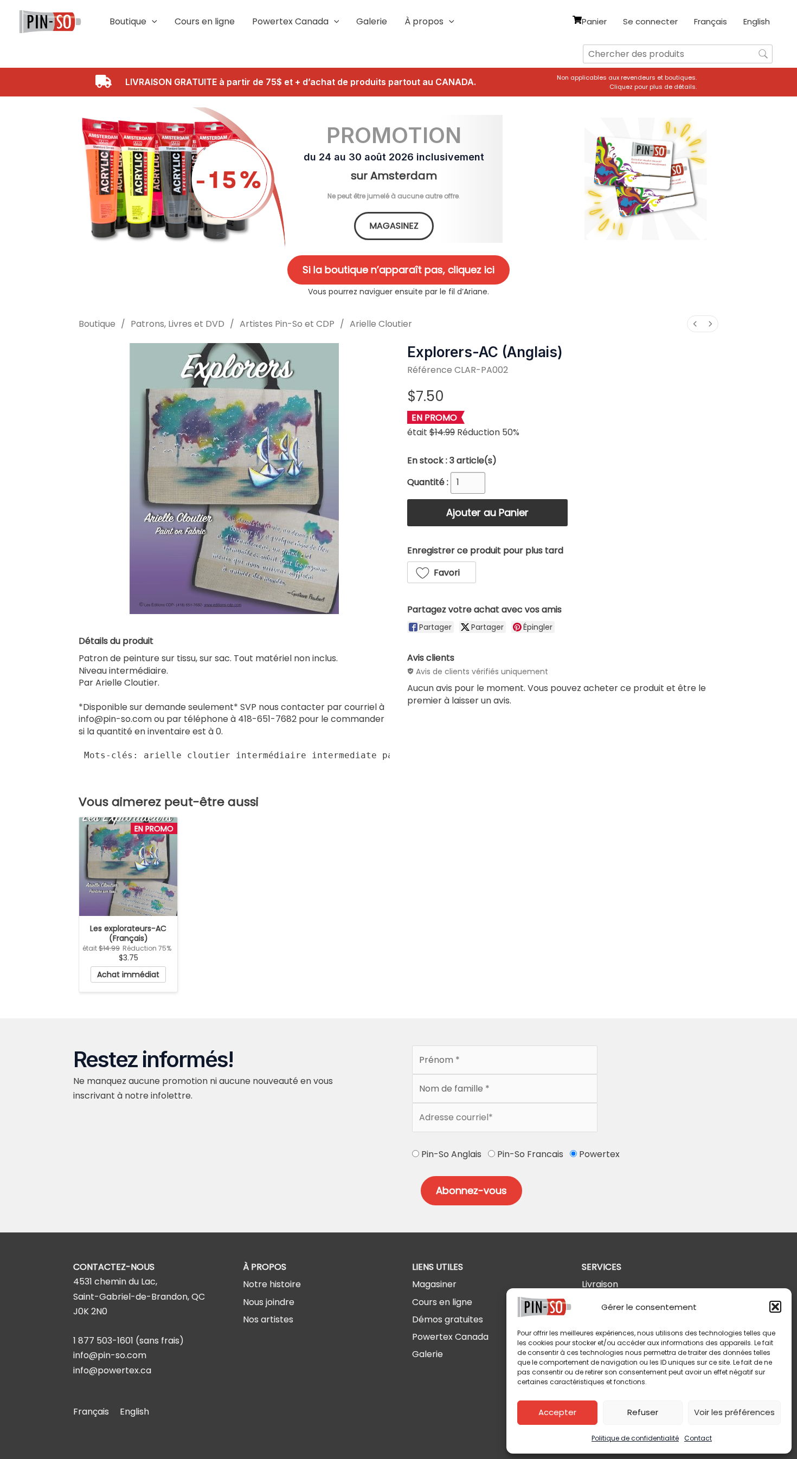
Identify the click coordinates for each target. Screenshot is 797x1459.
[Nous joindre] (268, 1302)
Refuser (642, 1412)
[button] (775, 1306)
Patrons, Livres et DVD (177, 324)
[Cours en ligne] (442, 1302)
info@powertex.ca (112, 1370)
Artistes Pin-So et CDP (287, 324)
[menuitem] (695, 324)
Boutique (97, 324)
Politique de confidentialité (635, 1438)
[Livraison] (600, 1284)
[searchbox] (678, 53)
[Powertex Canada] (450, 1336)
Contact (698, 1438)
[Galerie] (427, 1354)
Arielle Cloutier (381, 324)
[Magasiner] (434, 1284)
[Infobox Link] (630, 82)
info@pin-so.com (109, 1355)
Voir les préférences (734, 1412)
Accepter (557, 1412)
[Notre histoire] (272, 1284)
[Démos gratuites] (447, 1319)
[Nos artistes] (268, 1319)
